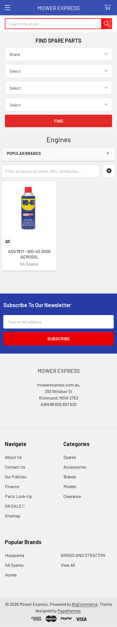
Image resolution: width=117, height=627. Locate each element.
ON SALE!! (15, 506)
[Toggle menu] (7, 7)
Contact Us (15, 466)
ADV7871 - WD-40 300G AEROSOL (29, 254)
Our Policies (15, 476)
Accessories (74, 466)
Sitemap (12, 515)
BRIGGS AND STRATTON (83, 555)
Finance (12, 486)
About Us (13, 457)
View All (68, 564)
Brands (69, 476)
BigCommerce (85, 604)
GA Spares (14, 564)
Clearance (72, 496)
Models (69, 486)
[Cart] (108, 7)
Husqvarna (14, 555)
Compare (8, 241)
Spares (69, 457)
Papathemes (69, 610)
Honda (11, 574)
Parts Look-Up (18, 496)
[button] (109, 170)
